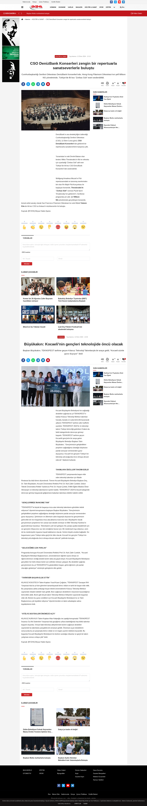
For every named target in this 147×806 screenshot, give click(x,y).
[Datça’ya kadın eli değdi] (73, 717)
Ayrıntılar (77, 803)
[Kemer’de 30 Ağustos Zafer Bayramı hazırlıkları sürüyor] (38, 286)
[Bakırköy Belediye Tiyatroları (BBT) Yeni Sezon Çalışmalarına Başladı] (73, 286)
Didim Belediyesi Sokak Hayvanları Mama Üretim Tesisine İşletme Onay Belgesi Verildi (37, 731)
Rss (49, 794)
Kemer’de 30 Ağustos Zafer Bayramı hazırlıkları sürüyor (38, 300)
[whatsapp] (33, 84)
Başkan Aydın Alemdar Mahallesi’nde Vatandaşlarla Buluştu (73, 759)
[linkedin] (43, 84)
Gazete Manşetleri (99, 773)
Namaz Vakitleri (98, 780)
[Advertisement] (73, 37)
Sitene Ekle (56, 794)
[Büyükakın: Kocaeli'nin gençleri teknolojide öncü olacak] (55, 386)
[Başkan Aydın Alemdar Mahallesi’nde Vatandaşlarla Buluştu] (73, 746)
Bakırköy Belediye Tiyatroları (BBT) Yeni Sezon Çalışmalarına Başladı (72, 300)
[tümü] (114, 7)
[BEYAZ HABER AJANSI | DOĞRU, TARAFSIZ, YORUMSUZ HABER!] (36, 7)
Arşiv (76, 773)
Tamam (85, 803)
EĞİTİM (108, 7)
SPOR (101, 7)
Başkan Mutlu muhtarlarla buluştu (37, 758)
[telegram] (38, 84)
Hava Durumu (98, 770)
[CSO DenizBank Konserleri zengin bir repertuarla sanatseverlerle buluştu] (55, 110)
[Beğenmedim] (49, 223)
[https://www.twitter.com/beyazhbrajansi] (115, 2)
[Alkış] (33, 223)
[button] (21, 13)
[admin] (123, 2)
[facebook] (23, 84)
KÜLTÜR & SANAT (91, 7)
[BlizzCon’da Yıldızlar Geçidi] (38, 315)
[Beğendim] (24, 223)
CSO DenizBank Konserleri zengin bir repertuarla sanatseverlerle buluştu (68, 19)
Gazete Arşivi (79, 776)
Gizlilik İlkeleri (55, 2)
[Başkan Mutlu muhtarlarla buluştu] (38, 746)
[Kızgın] (58, 223)
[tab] (27, 238)
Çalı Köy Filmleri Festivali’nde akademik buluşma (70, 328)
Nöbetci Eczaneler (99, 776)
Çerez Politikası (44, 2)
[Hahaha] (66, 223)
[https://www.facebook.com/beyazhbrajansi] (111, 2)
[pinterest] (48, 84)
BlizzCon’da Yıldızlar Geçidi (34, 327)
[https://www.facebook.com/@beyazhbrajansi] (119, 2)
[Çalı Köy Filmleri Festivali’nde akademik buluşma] (73, 315)
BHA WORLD (27, 770)
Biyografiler (61, 773)
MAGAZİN (79, 7)
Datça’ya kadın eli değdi (67, 729)
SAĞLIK (70, 7)
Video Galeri (137, 13)
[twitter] (28, 84)
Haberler (27, 19)
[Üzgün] (83, 223)
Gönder (26, 264)
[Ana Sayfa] (22, 19)
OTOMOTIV (27, 773)
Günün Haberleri (80, 770)
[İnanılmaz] (75, 223)
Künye (35, 2)
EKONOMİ (62, 7)
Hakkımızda (26, 2)
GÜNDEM (53, 7)
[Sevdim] (41, 223)
